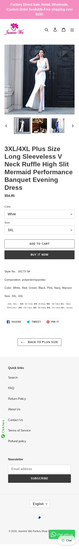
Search (13, 377)
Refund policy (17, 441)
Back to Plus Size (42, 342)
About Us (14, 409)
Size (7, 222)
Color (7, 206)
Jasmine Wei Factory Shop (32, 531)
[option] (22, 126)
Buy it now (39, 254)
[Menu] (72, 29)
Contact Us (15, 420)
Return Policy (17, 398)
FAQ (11, 388)
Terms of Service (19, 430)
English (38, 504)
